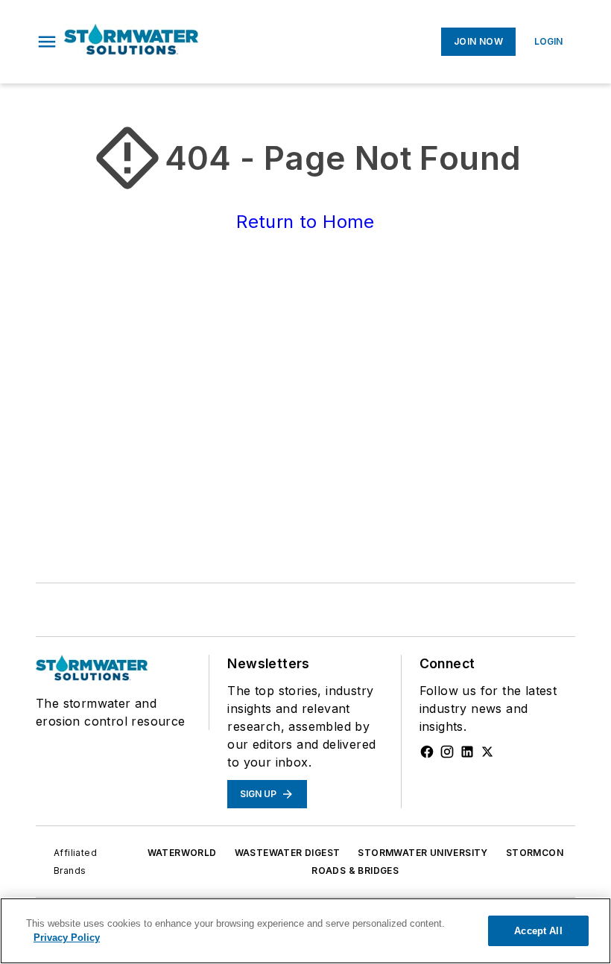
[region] (305, 931)
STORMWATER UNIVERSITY (422, 852)
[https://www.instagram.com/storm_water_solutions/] (447, 751)
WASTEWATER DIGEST (288, 852)
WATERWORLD (182, 852)
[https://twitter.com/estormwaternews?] (487, 751)
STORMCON (534, 852)
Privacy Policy (67, 937)
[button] (47, 42)
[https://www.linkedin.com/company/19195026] (467, 751)
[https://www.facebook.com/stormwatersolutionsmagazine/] (427, 751)
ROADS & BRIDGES (355, 870)
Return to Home (305, 221)
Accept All (538, 930)
